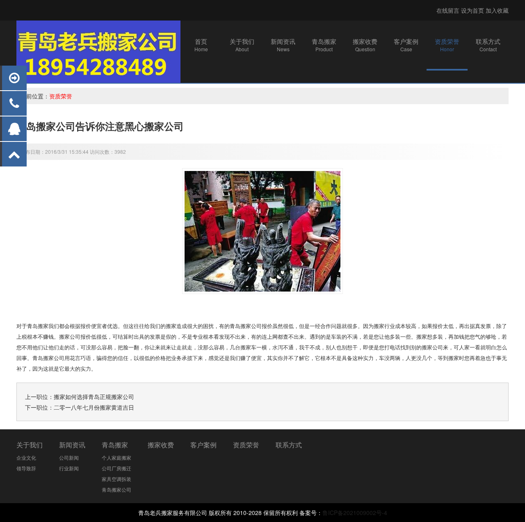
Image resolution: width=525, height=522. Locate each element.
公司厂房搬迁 (116, 468)
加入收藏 (497, 10)
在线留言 (447, 10)
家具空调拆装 (116, 478)
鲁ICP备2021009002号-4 (354, 512)
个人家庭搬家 (116, 457)
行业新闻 (69, 468)
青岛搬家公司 (246, 326)
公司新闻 (69, 457)
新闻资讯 (72, 444)
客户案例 (203, 444)
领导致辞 (26, 468)
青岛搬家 (115, 444)
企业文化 (26, 457)
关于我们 (29, 444)
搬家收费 (161, 444)
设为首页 (472, 10)
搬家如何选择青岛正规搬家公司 (94, 396)
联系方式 (289, 444)
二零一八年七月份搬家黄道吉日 (94, 407)
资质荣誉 (60, 96)
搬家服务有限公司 (184, 512)
